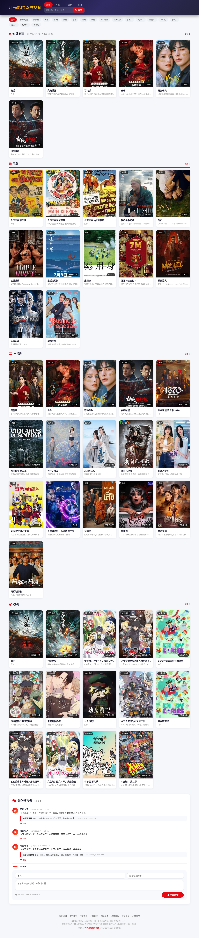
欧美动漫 (117, 19)
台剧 (84, 19)
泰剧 (93, 19)
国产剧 (36, 19)
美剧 (46, 19)
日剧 (65, 19)
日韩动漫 (104, 19)
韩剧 (56, 19)
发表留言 (173, 895)
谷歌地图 (94, 916)
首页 (48, 4)
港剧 (74, 19)
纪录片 (25, 24)
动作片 (141, 19)
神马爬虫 (104, 916)
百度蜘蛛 (83, 916)
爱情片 (152, 19)
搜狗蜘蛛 (115, 916)
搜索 (80, 10)
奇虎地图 (125, 916)
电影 (58, 4)
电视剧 (69, 4)
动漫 (80, 4)
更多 (187, 34)
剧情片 (14, 24)
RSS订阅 (73, 916)
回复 (24, 823)
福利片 (36, 24)
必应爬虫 (136, 916)
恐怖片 (174, 19)
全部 (13, 19)
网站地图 (63, 916)
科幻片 (163, 19)
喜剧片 (129, 19)
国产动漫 (24, 19)
